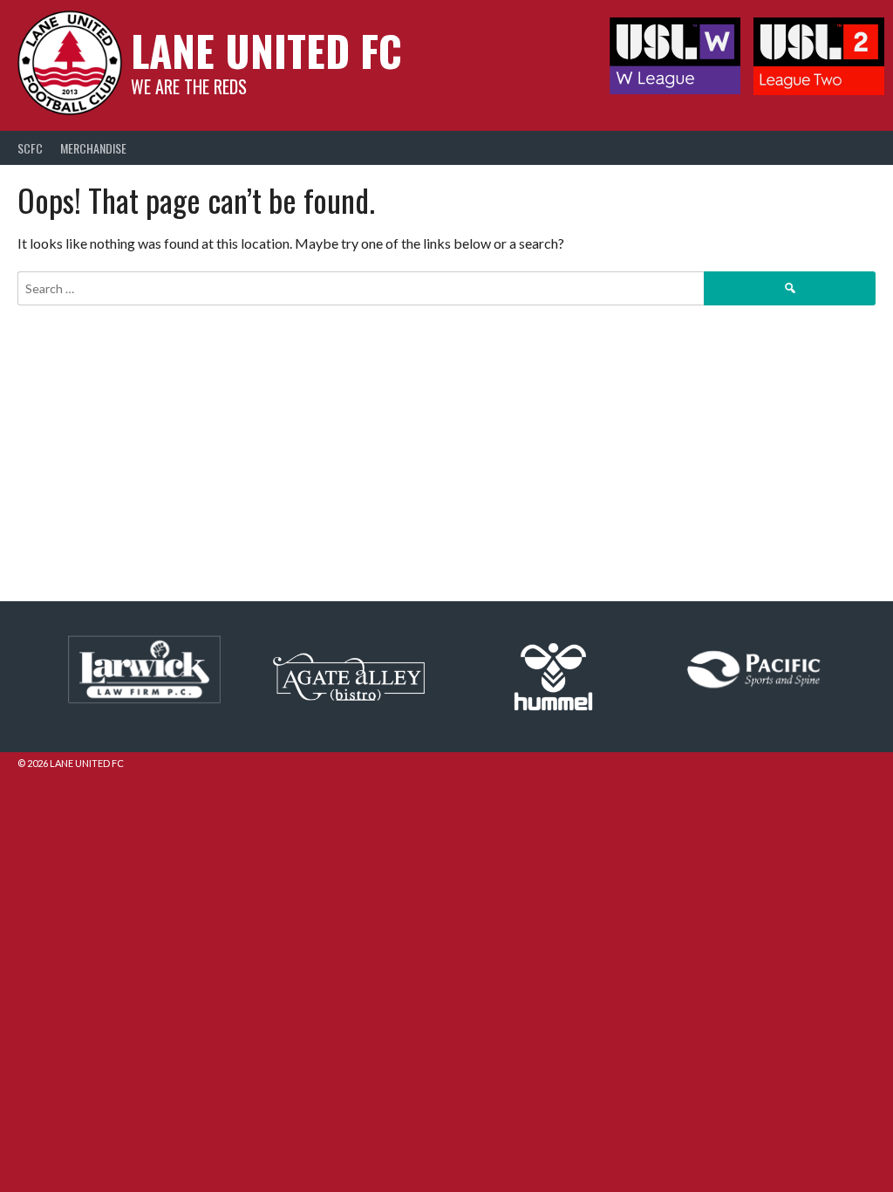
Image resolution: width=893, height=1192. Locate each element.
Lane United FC (266, 50)
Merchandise (93, 148)
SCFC (30, 148)
